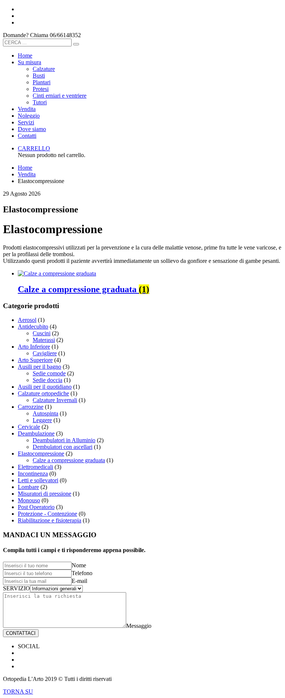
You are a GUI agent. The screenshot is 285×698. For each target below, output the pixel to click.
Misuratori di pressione (44, 493)
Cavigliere (45, 353)
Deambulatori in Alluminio (64, 440)
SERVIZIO (16, 588)
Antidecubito (33, 326)
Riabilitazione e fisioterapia (49, 520)
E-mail (79, 581)
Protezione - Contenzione (47, 514)
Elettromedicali (35, 467)
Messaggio (138, 626)
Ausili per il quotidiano (45, 387)
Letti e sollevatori (38, 480)
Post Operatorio (36, 507)
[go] (76, 44)
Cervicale (29, 427)
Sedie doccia (47, 380)
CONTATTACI (21, 633)
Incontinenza (33, 473)
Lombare (28, 487)
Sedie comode (49, 373)
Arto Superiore (35, 360)
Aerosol (27, 320)
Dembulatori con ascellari (62, 447)
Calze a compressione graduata (69, 460)
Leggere (42, 420)
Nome (79, 565)
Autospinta (45, 413)
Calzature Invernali (55, 400)
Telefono (82, 573)
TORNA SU (18, 691)
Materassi (44, 340)
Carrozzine (30, 407)
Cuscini (41, 333)
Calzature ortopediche (43, 393)
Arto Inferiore (34, 346)
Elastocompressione (41, 453)
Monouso (29, 500)
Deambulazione (36, 433)
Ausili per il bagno (39, 366)
